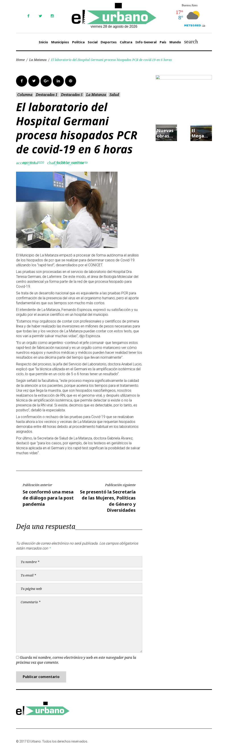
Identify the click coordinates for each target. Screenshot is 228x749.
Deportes (109, 42)
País (163, 42)
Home (20, 60)
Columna (24, 94)
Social (93, 42)
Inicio (43, 42)
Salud (114, 94)
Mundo (175, 42)
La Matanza (38, 60)
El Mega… (199, 133)
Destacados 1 (46, 94)
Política (78, 42)
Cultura (126, 42)
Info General (146, 42)
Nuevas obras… (165, 133)
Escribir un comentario (71, 162)
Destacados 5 (72, 94)
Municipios (60, 42)
